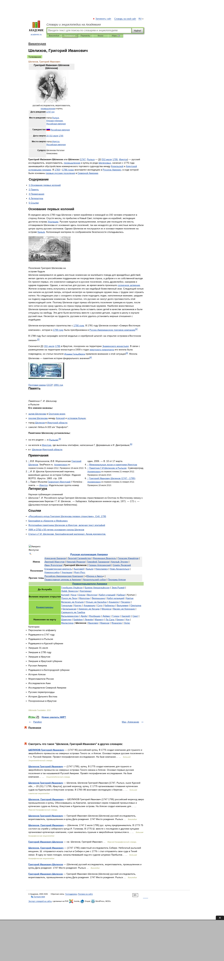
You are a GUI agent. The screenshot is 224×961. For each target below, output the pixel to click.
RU (140, 19)
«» (48, 520)
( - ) (112, 478)
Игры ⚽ (116, 36)
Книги (100, 36)
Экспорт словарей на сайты (40, 901)
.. (108, 468)
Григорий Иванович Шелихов (45, 841)
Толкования (69, 36)
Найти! (137, 30)
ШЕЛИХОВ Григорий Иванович (46, 750)
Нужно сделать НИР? (54, 717)
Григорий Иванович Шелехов (45, 874)
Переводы (85, 36)
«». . (67, 516)
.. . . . (67, 534)
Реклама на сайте (85, 894)
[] (107, 159)
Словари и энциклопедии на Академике (73, 24)
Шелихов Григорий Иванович (45, 766)
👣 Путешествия (38, 897)
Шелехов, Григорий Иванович (45, 848)
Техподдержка (71, 894)
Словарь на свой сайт (125, 19)
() (52, 136)
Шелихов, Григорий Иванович (46, 799)
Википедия (54, 36)
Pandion (37, 722)
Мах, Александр (130, 722)
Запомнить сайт (103, 19)
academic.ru (36, 34)
